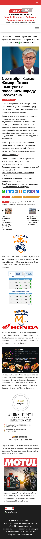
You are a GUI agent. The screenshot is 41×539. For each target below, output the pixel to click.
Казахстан (14, 202)
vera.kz (23, 112)
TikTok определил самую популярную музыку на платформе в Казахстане (7, 223)
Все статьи (17, 197)
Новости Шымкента (26, 204)
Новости (12, 205)
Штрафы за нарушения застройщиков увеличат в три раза (33, 220)
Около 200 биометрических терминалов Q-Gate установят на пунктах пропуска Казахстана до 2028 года (19, 161)
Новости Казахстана (10, 155)
